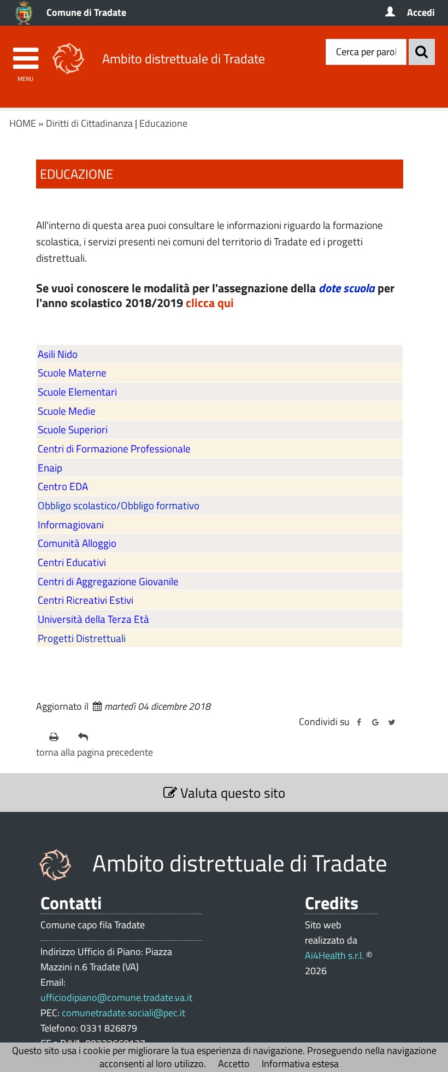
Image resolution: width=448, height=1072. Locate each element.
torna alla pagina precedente (94, 752)
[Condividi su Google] (375, 722)
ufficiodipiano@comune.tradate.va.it (116, 997)
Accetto (234, 1063)
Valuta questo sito (231, 792)
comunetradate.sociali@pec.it (123, 1012)
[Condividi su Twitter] (392, 722)
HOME (22, 123)
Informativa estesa (300, 1063)
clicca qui (210, 302)
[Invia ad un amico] (88, 737)
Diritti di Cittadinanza (89, 123)
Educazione (163, 123)
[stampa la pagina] (59, 737)
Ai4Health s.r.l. (334, 955)
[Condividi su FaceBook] (359, 722)
